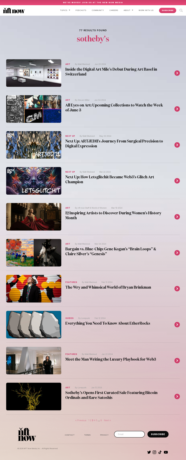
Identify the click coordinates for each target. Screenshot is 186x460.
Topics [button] (63, 10)
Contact (70, 435)
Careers (113, 10)
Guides (69, 318)
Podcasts (81, 10)
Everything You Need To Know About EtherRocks (107, 323)
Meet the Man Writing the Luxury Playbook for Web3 (110, 359)
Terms (87, 435)
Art (67, 64)
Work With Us (146, 10)
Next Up (70, 136)
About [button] (127, 10)
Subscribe (167, 10)
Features (71, 282)
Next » (107, 420)
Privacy (104, 435)
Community (98, 10)
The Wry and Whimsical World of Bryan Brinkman (108, 287)
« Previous (80, 420)
